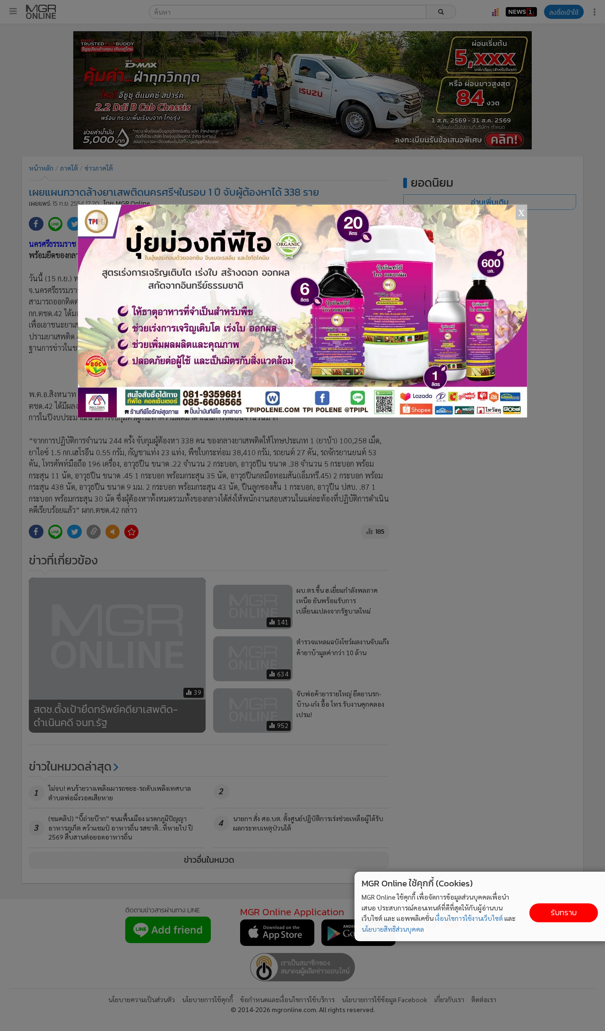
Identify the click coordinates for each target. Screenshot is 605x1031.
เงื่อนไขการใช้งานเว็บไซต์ (469, 918)
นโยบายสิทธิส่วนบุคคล (393, 929)
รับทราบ (564, 912)
